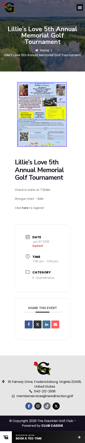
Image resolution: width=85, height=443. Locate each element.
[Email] (55, 324)
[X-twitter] (56, 406)
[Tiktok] (47, 406)
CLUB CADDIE (52, 425)
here (25, 208)
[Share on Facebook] (29, 324)
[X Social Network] (38, 324)
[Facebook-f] (28, 406)
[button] (79, 7)
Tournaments (44, 278)
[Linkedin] (46, 324)
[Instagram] (38, 406)
